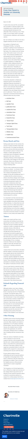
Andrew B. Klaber (14, 398)
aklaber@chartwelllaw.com (17, 378)
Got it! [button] (4, 436)
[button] (25, 3)
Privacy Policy (7, 422)
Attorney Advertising (8, 424)
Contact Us (6, 419)
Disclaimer (6, 421)
